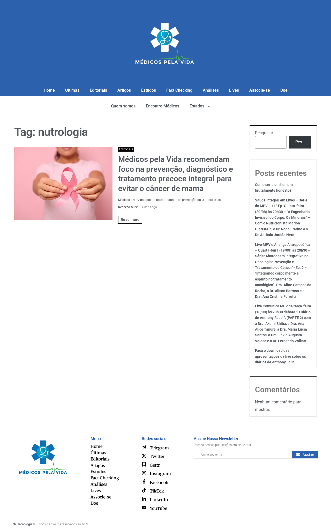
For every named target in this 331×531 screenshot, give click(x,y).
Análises (211, 90)
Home (49, 90)
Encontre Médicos (162, 106)
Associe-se (259, 90)
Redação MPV (128, 207)
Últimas (72, 90)
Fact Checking (179, 90)
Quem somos (123, 106)
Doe (284, 90)
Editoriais (98, 90)
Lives (234, 90)
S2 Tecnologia (22, 524)
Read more (130, 219)
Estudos (148, 90)
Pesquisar (264, 132)
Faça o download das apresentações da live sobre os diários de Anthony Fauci (280, 356)
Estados (197, 106)
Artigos (124, 90)
